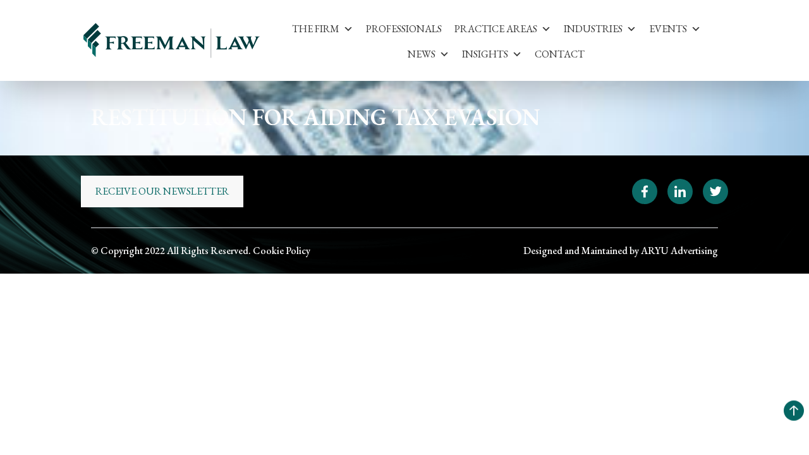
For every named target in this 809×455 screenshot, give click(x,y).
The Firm (315, 28)
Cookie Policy (281, 250)
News (421, 54)
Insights (485, 54)
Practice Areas (495, 28)
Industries (593, 28)
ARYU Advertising (679, 250)
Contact (560, 54)
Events (668, 28)
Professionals (404, 28)
